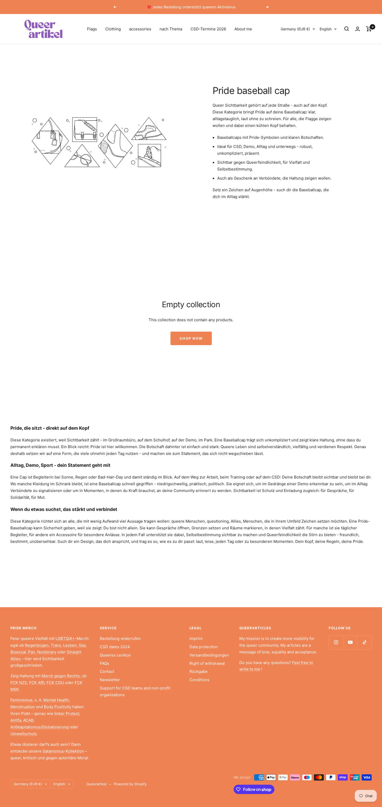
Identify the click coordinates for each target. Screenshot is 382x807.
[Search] (346, 28)
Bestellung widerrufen (120, 638)
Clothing (113, 28)
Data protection (203, 646)
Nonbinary (46, 651)
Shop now (191, 338)
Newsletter (110, 679)
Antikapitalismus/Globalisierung (39, 726)
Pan (31, 651)
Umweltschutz (23, 733)
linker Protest (66, 713)
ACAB (28, 720)
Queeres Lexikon (115, 655)
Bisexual (18, 651)
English (326, 29)
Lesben (70, 645)
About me (243, 28)
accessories (140, 28)
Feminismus (21, 699)
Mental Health (56, 699)
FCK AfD (36, 682)
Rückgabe (198, 671)
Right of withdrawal (207, 663)
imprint (195, 638)
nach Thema (171, 28)
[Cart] (369, 28)
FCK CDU (55, 682)
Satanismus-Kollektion (63, 751)
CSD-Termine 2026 (208, 28)
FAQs (104, 663)
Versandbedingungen (209, 655)
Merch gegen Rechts (61, 675)
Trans (56, 645)
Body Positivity (57, 706)
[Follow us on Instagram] (336, 642)
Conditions (199, 679)
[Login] (357, 29)
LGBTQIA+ (65, 638)
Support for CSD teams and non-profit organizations (135, 691)
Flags (92, 28)
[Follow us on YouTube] (350, 642)
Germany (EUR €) (295, 29)
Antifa (15, 720)
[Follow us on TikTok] (364, 642)
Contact (107, 671)
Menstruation (22, 706)
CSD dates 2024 (115, 646)
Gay (82, 645)
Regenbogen (37, 645)
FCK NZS (18, 682)
